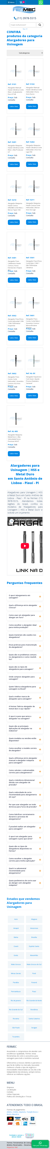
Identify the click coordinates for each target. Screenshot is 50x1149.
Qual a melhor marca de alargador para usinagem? (20, 697)
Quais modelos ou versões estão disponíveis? (22, 739)
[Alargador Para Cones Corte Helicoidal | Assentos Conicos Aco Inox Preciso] (16, 368)
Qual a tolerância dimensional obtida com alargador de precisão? (22, 782)
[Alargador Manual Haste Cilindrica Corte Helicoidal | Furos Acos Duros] (34, 78)
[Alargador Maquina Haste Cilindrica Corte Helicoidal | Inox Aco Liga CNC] (34, 136)
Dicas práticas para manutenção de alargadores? (23, 646)
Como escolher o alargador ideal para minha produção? (23, 626)
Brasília (34, 937)
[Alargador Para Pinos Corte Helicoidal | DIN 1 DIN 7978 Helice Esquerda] (16, 310)
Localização (11, 1089)
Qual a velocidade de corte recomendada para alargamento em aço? (23, 794)
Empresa (10, 1087)
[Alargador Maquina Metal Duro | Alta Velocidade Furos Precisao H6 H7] (16, 426)
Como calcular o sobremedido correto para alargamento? (21, 771)
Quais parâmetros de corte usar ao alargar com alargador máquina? (22, 882)
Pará (34, 973)
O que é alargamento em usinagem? (19, 596)
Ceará (16, 946)
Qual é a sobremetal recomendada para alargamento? (17, 870)
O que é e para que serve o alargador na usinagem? (20, 717)
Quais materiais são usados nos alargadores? (22, 636)
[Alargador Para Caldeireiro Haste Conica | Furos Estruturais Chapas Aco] (16, 252)
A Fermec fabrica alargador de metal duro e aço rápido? (22, 707)
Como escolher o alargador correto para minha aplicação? (22, 859)
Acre (16, 919)
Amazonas (34, 928)
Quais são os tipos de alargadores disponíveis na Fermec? (20, 848)
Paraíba (16, 982)
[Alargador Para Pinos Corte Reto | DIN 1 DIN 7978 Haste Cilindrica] (34, 252)
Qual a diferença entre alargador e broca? (23, 606)
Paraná (34, 982)
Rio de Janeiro (16, 1000)
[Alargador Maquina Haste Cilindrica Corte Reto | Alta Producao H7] (16, 136)
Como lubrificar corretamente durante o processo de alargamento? (21, 816)
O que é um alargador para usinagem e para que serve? (21, 837)
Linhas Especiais (13, 1094)
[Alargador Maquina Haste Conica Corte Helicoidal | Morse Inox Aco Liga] (34, 194)
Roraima (16, 1019)
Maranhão (34, 955)
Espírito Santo (34, 946)
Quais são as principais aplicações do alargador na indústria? (20, 728)
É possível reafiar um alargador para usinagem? (22, 827)
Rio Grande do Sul (16, 1009)
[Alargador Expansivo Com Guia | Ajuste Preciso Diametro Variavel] (34, 368)
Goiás (16, 955)
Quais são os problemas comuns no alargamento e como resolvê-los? (23, 657)
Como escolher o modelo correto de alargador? (23, 749)
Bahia (16, 937)
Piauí (34, 991)
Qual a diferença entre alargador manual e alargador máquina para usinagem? (23, 760)
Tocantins (16, 1037)
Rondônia (34, 1009)
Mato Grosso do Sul (34, 964)
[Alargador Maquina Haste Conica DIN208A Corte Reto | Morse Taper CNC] (16, 194)
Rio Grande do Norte (34, 1000)
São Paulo (16, 1028)
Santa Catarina (34, 1019)
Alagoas (34, 919)
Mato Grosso (16, 964)
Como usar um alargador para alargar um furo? (22, 616)
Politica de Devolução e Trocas (19, 1096)
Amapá (16, 928)
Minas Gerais (16, 973)
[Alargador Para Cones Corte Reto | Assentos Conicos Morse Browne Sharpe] (34, 310)
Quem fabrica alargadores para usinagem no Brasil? (22, 687)
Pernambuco (16, 991)
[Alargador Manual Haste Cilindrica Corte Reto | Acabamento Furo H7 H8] (16, 78)
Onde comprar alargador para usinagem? (22, 678)
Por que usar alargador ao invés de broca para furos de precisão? (23, 805)
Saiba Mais (14, 106)
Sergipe (34, 1028)
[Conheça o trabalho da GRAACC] (19, 1135)
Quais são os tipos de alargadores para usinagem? (21, 668)
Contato (10, 1092)
